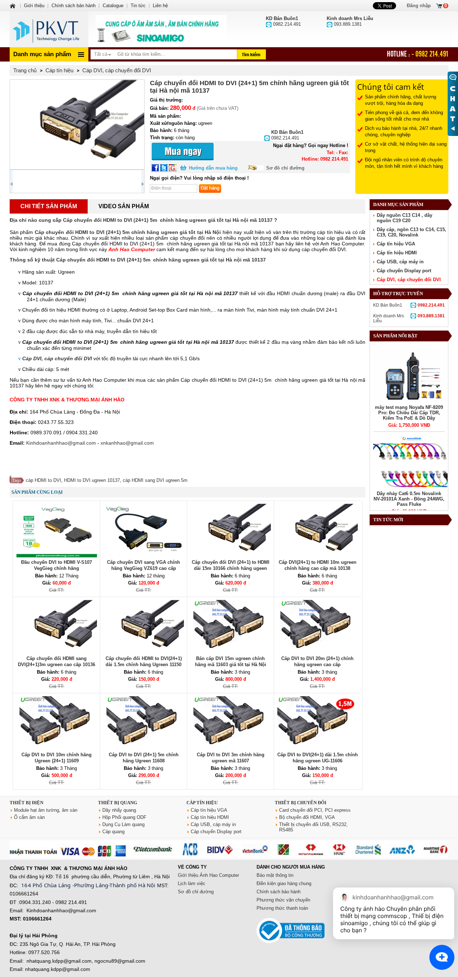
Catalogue (113, 5)
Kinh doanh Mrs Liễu (409, 318)
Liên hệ (160, 5)
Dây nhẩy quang (119, 810)
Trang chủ (24, 70)
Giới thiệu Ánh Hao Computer (208, 875)
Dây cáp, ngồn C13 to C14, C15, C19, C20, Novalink (411, 232)
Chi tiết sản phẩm (48, 206)
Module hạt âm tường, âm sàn (45, 810)
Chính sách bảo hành (279, 891)
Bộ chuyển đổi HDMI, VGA (307, 817)
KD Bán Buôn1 (409, 305)
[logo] (49, 29)
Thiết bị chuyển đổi (300, 802)
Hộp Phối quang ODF (124, 817)
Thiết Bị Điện (26, 802)
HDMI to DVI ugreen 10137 (92, 480)
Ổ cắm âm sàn (29, 817)
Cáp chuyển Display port (404, 270)
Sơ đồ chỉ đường (285, 168)
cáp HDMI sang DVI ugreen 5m (155, 480)
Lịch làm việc (191, 883)
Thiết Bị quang (117, 802)
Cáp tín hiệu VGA (396, 243)
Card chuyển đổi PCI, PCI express (315, 810)
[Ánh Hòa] (13, 5)
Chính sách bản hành (74, 5)
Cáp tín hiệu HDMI (397, 252)
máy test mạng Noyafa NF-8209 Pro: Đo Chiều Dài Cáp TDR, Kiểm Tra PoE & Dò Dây (409, 413)
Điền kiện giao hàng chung (284, 883)
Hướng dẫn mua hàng (213, 168)
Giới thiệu (34, 5)
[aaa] (161, 29)
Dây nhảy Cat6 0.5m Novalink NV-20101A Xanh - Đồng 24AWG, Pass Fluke (409, 499)
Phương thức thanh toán (282, 908)
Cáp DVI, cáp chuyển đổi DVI (409, 279)
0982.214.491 (287, 135)
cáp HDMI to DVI (43, 480)
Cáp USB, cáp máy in (400, 261)
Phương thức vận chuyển (283, 900)
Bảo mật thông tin (275, 875)
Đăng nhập (419, 5)
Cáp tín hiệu (202, 802)
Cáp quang (113, 831)
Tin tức (138, 5)
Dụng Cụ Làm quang (123, 824)
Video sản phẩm (123, 206)
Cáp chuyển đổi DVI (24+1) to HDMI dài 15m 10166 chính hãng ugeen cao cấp (230, 568)
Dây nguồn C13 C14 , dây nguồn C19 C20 (404, 218)
